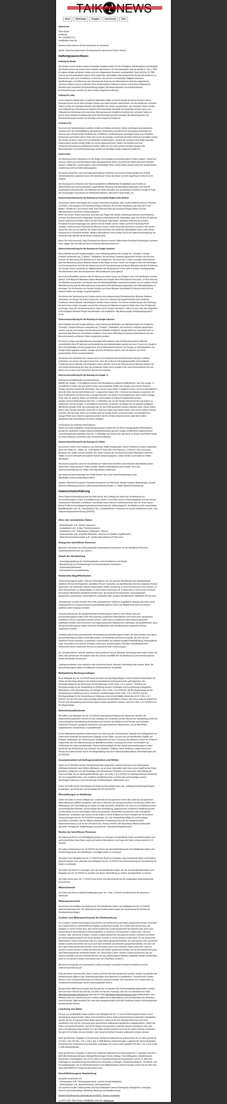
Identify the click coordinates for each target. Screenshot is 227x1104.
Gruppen (95, 19)
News (67, 19)
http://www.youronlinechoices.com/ (121, 994)
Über (123, 19)
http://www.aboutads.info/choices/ (73, 994)
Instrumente (110, 19)
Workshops (80, 19)
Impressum (109, 1100)
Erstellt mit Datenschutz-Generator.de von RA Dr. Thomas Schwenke (89, 1095)
